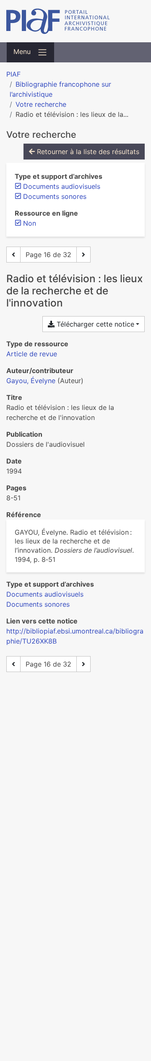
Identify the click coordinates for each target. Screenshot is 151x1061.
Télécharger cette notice (94, 324)
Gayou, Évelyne (30, 380)
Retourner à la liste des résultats (87, 151)
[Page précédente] (13, 255)
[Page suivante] (83, 255)
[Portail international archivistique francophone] (75, 21)
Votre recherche (41, 104)
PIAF (13, 74)
